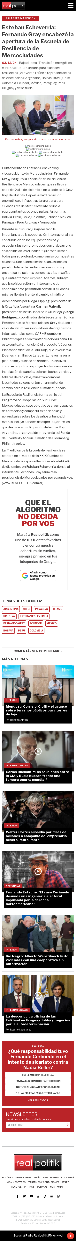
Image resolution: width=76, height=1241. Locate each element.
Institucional (38, 1186)
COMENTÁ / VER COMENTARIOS (38, 651)
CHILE (26, 609)
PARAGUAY (41, 609)
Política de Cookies (46, 1177)
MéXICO (52, 623)
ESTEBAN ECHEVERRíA (34, 616)
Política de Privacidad (16, 1177)
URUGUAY (9, 616)
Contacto (56, 1186)
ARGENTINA (11, 609)
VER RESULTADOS (38, 1100)
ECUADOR (36, 623)
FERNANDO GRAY (14, 623)
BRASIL (57, 609)
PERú (21, 630)
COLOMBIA (36, 630)
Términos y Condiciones (43, 1182)
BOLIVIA (8, 630)
